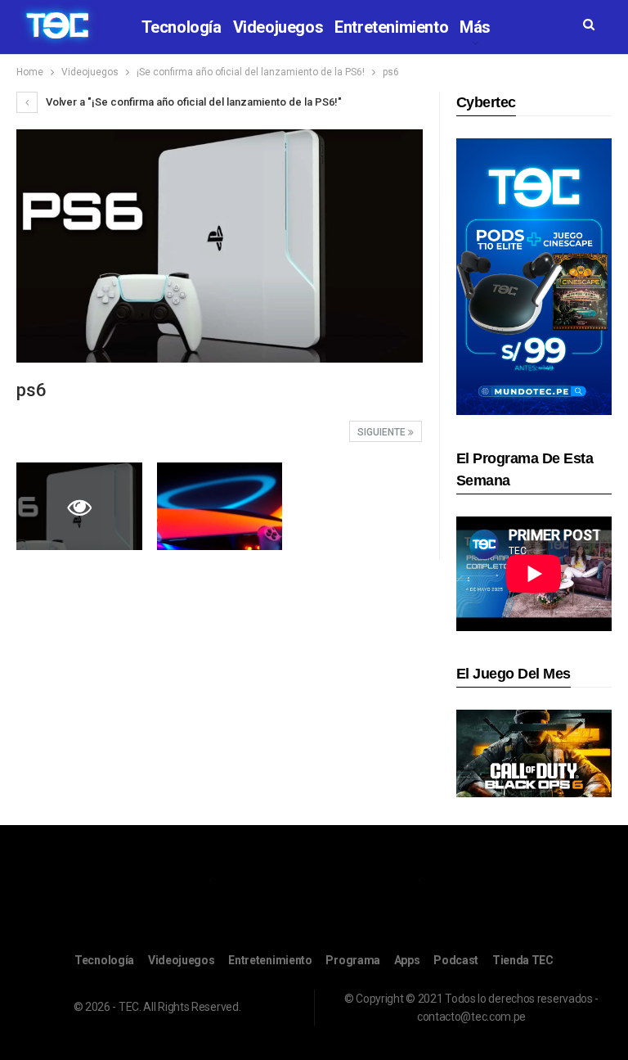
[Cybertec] (534, 275)
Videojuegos (278, 27)
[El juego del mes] (534, 753)
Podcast (455, 960)
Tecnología (181, 27)
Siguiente (382, 432)
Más (475, 27)
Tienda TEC (523, 960)
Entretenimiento (391, 27)
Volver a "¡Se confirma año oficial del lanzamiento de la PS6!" (192, 102)
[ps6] (220, 506)
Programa (352, 960)
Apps (407, 960)
